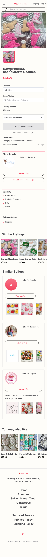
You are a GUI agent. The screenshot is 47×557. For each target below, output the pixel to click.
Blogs (23, 507)
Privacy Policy (23, 519)
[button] (23, 30)
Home (23, 490)
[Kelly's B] (11, 378)
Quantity (6, 86)
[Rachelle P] (11, 331)
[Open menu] (4, 4)
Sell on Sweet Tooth (23, 498)
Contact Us (23, 502)
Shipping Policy (23, 523)
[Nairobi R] (9, 162)
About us (23, 494)
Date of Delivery (9, 96)
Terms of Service (23, 515)
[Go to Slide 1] (9, 57)
